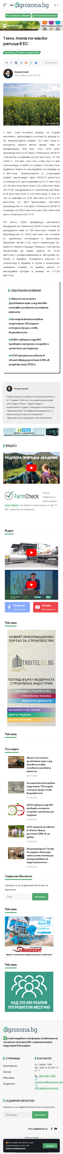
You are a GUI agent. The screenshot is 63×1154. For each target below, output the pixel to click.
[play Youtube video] (31, 468)
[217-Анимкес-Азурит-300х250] (29, 936)
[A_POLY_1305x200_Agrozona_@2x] (31, 25)
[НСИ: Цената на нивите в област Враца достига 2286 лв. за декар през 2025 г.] (16, 831)
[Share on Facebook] (11, 62)
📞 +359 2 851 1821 (45, 1075)
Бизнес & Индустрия (28, 53)
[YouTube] (55, 1129)
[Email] (26, 62)
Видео (9, 530)
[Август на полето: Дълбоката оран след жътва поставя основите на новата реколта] (16, 762)
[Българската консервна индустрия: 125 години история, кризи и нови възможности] (16, 787)
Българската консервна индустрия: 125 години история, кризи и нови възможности (26, 325)
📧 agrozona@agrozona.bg (49, 1080)
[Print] (36, 62)
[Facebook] (17, 607)
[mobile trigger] (6, 5)
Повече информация (16, 1148)
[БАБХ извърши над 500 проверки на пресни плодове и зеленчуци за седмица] (16, 809)
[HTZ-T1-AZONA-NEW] (31, 1030)
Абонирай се (40, 897)
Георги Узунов (21, 72)
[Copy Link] (31, 62)
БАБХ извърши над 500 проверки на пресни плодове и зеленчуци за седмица (29, 344)
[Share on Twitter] (16, 62)
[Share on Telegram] (21, 62)
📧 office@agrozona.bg (46, 1087)
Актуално (9, 53)
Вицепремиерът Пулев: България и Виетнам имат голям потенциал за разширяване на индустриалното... (40, 855)
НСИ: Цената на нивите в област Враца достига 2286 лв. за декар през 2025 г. (29, 360)
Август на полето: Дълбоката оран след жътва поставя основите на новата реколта (28, 305)
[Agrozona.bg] (31, 5)
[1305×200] (31, 431)
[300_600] (31, 677)
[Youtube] (45, 607)
